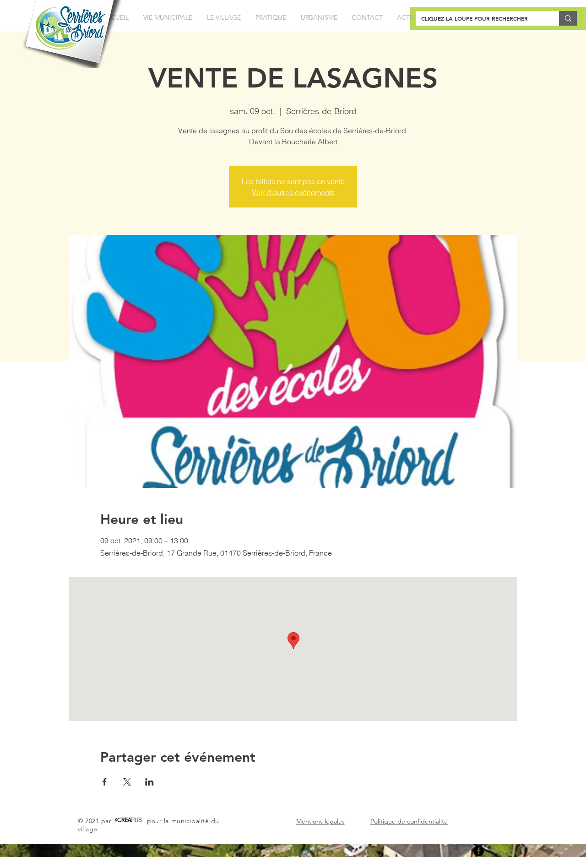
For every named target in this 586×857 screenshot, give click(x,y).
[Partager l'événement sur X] (127, 782)
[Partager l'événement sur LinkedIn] (149, 782)
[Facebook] (478, 851)
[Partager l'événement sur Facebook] (104, 782)
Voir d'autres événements (293, 192)
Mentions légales (320, 821)
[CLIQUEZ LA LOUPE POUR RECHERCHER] (568, 18)
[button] (168, 17)
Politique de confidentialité (409, 821)
